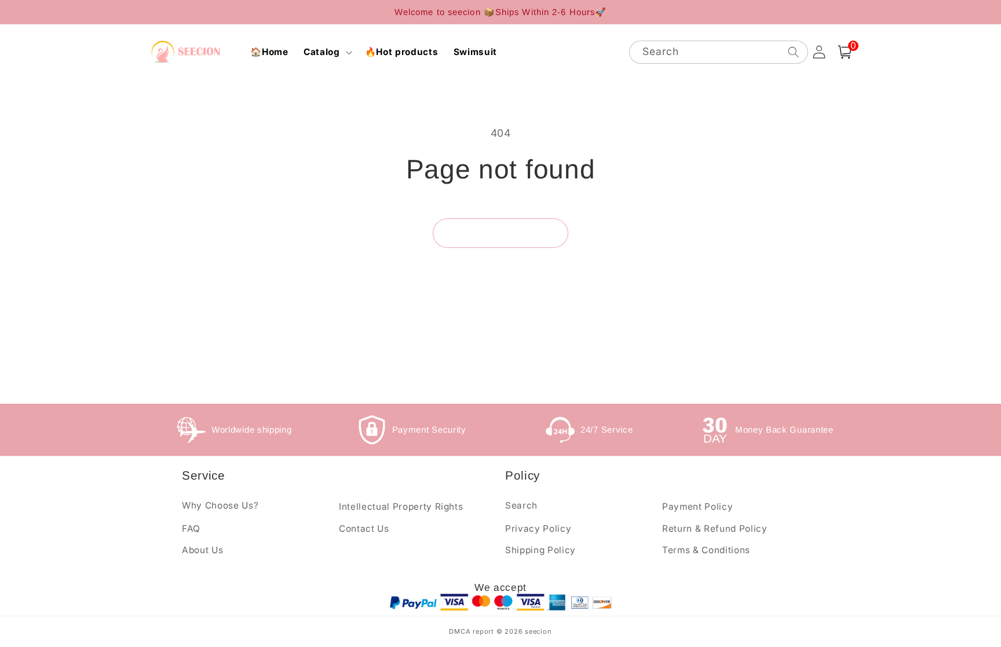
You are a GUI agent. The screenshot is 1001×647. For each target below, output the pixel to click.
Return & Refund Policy (715, 528)
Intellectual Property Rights (401, 506)
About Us (202, 549)
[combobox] (719, 52)
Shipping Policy (540, 549)
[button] (326, 52)
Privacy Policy (538, 528)
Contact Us (364, 528)
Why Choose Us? (220, 505)
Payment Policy (697, 506)
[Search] (793, 52)
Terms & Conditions (706, 549)
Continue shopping (500, 233)
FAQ (191, 528)
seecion (538, 631)
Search (521, 505)
